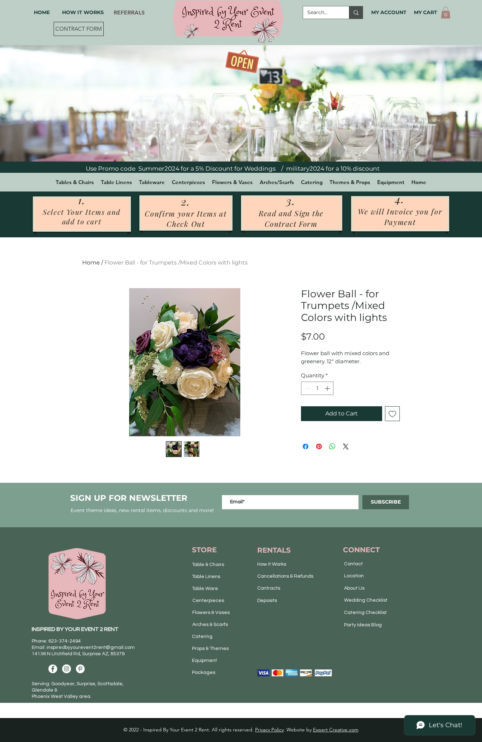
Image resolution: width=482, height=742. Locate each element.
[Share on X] (346, 446)
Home (91, 262)
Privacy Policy (269, 729)
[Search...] (356, 12)
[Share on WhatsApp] (332, 446)
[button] (446, 12)
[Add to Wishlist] (392, 413)
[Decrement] (307, 388)
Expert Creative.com (336, 729)
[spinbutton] (317, 388)
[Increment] (328, 388)
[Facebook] (52, 668)
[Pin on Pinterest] (319, 446)
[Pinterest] (80, 668)
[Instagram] (66, 668)
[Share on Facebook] (305, 446)
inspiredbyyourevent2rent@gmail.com (91, 647)
